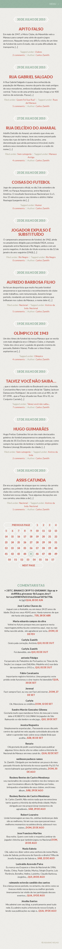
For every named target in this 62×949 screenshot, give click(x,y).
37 (37, 548)
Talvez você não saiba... (38, 404)
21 (49, 536)
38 (43, 548)
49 (56, 553)
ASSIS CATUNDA (31, 480)
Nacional (23, 305)
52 (22, 559)
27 (31, 542)
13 (56, 530)
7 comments (19, 407)
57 (53, 559)
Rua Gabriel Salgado (31, 76)
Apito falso (31, 29)
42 (12, 553)
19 (37, 536)
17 (25, 536)
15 (12, 536)
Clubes (38, 51)
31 (56, 542)
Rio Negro (23, 257)
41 (6, 553)
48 (49, 553)
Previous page (21, 525)
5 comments (19, 106)
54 (34, 559)
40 (56, 548)
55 (40, 559)
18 (31, 536)
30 (49, 542)
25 (18, 542)
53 (28, 559)
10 (37, 530)
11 (43, 530)
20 (43, 536)
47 (43, 553)
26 (25, 542)
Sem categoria (24, 154)
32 (6, 548)
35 (25, 548)
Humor (38, 205)
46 (37, 553)
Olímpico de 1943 (31, 333)
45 (31, 553)
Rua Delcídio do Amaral (31, 128)
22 (56, 536)
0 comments (19, 208)
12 (49, 530)
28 (37, 542)
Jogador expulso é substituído (31, 232)
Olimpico (38, 356)
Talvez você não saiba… (31, 381)
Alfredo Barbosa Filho (31, 282)
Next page (28, 565)
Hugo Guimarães (31, 429)
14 (6, 536)
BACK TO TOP (21, 938)
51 (15, 559)
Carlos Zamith (42, 55)
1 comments (19, 509)
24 (12, 542)
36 (31, 548)
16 (18, 536)
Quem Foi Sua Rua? (25, 99)
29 (43, 542)
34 (18, 548)
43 (18, 553)
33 (12, 548)
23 (6, 542)
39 (49, 548)
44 (25, 553)
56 (46, 559)
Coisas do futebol (31, 182)
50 (9, 559)
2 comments (19, 55)
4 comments (19, 160)
